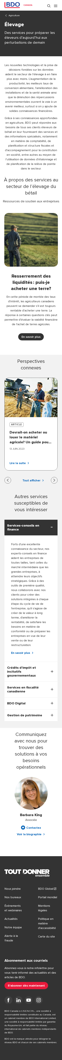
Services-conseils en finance (23, 527)
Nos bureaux (12, 897)
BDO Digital (16, 703)
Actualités (11, 919)
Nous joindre (12, 889)
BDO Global (45, 889)
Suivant (54, 480)
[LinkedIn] (18, 1000)
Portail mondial (47, 897)
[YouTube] (29, 1000)
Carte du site (46, 936)
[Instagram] (39, 1000)
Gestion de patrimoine (24, 715)
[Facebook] (8, 1000)
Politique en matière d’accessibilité (47, 923)
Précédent (7, 480)
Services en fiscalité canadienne (23, 689)
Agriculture (14, 15)
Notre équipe (13, 927)
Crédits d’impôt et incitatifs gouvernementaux (21, 671)
